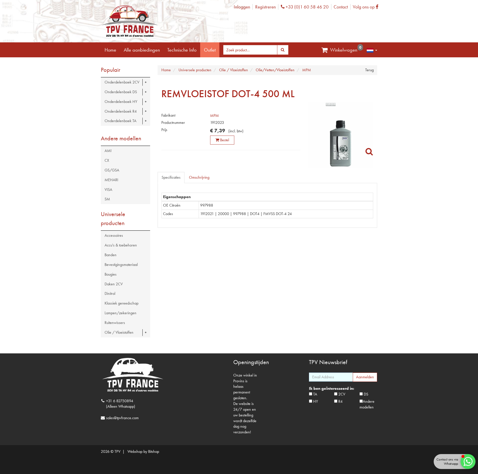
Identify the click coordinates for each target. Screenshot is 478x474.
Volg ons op (367, 7)
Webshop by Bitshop (143, 451)
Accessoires (114, 235)
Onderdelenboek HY (121, 101)
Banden (111, 254)
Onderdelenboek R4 (121, 111)
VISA (108, 189)
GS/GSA (112, 170)
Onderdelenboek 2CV (122, 82)
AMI (108, 150)
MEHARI (111, 179)
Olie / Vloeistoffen (119, 332)
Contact (341, 7)
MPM (214, 115)
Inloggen (242, 7)
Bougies (111, 274)
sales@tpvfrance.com (122, 417)
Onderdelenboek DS (121, 91)
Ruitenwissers (115, 322)
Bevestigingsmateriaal (121, 264)
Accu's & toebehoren (121, 245)
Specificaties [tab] (171, 177)
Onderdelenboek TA (120, 120)
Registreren (265, 7)
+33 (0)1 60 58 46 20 (306, 7)
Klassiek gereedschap (121, 303)
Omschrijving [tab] (199, 177)
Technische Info (181, 50)
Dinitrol (110, 293)
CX (107, 160)
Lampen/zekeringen (120, 313)
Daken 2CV (114, 284)
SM (107, 199)
